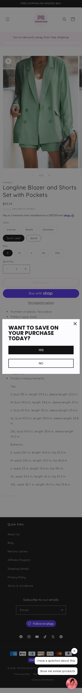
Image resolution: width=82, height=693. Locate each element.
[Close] (75, 323)
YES (41, 350)
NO (41, 363)
